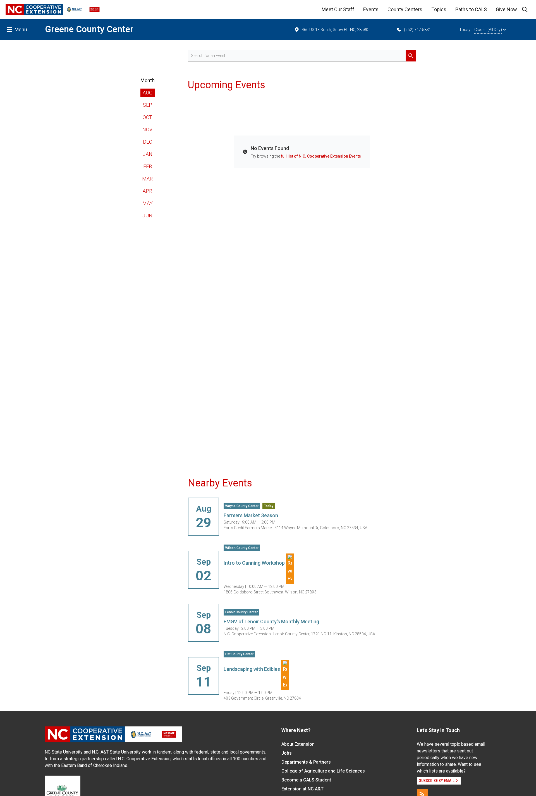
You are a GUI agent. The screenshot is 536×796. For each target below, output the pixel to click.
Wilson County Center (242, 548)
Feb (147, 166)
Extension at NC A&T (302, 789)
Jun (147, 215)
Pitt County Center (239, 654)
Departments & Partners (306, 762)
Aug (147, 93)
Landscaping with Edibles (252, 669)
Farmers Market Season (251, 515)
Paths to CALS (471, 9)
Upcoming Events (226, 85)
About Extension (298, 744)
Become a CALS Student (306, 780)
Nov (147, 129)
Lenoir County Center (241, 612)
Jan (147, 154)
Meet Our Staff (338, 9)
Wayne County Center (242, 506)
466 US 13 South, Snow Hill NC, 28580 (335, 29)
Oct (147, 117)
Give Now (506, 9)
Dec (147, 142)
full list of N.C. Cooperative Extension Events (321, 156)
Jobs (286, 753)
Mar (147, 179)
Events (371, 9)
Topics (438, 9)
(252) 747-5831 (417, 29)
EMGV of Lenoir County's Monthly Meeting (271, 621)
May (147, 203)
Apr (147, 191)
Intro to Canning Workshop (255, 563)
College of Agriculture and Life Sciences (323, 771)
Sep (147, 105)
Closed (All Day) (488, 29)
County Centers (404, 9)
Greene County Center (89, 29)
